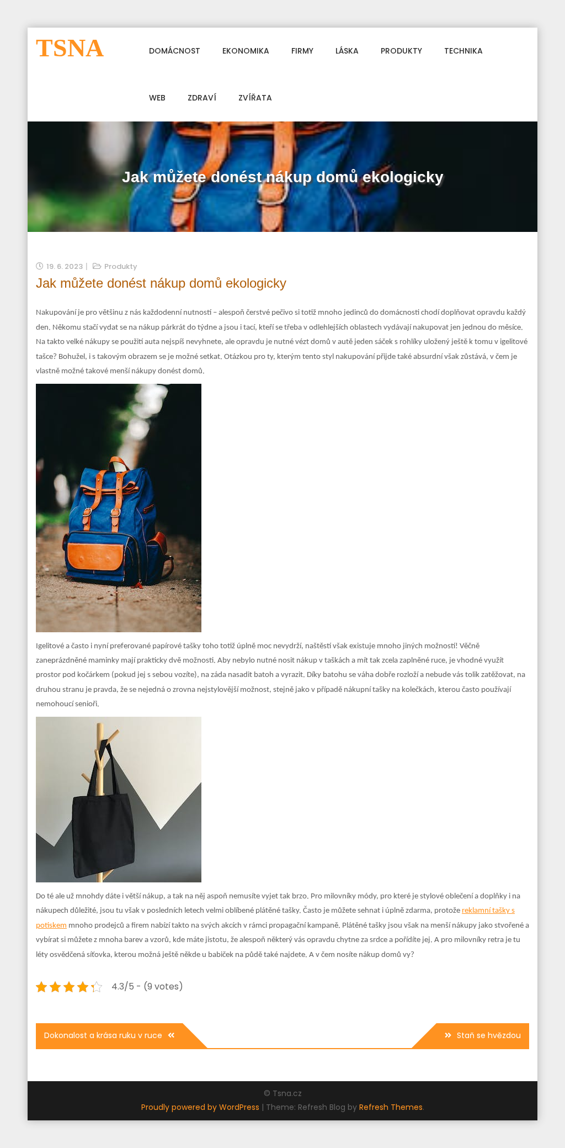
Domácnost (174, 50)
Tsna (70, 48)
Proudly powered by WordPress (201, 1107)
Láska (347, 50)
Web (157, 97)
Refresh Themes (391, 1107)
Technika (463, 50)
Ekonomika (245, 50)
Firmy (302, 50)
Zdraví (202, 97)
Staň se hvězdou (489, 1035)
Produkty (401, 50)
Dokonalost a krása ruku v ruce (103, 1035)
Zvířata (255, 97)
